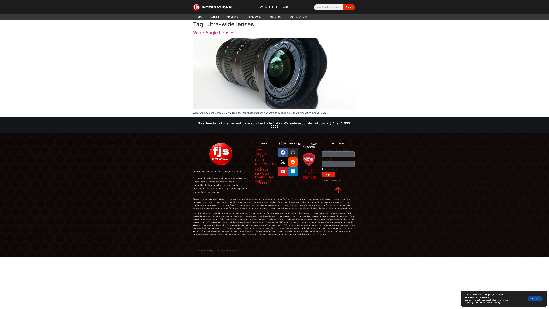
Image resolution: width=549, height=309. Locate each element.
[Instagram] (293, 152)
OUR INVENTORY (298, 17)
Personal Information (264, 175)
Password (327, 160)
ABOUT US (275, 17)
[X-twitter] (283, 162)
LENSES (215, 17)
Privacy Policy (260, 155)
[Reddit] (293, 162)
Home (258, 149)
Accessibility (264, 164)
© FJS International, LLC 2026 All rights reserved (217, 250)
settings (497, 302)
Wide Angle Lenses (214, 32)
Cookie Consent (261, 169)
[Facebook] (283, 152)
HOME (199, 17)
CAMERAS (232, 17)
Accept (535, 298)
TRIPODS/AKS (253, 17)
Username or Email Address (337, 150)
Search (349, 7)
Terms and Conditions (263, 182)
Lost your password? (331, 180)
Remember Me (330, 169)
